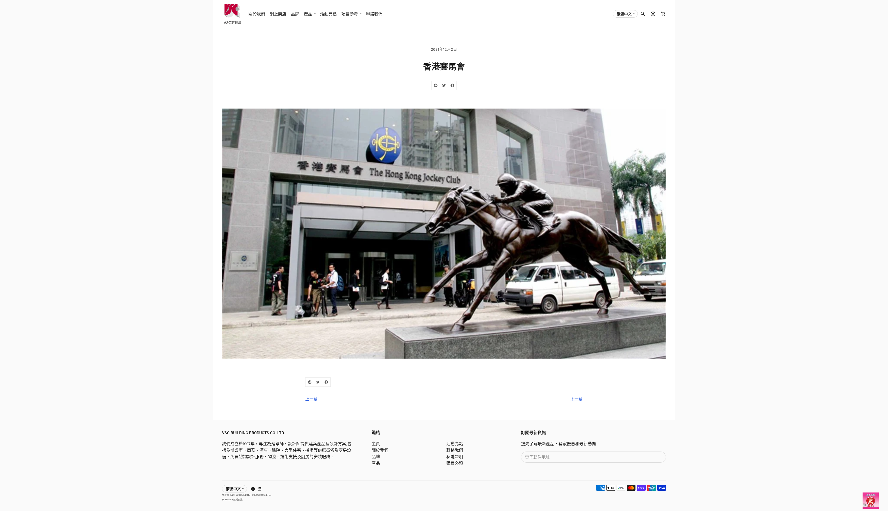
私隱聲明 (454, 456)
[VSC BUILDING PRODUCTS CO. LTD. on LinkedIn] (259, 488)
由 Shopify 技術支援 (232, 499)
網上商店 (278, 13)
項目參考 (349, 13)
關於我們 (256, 13)
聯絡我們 (374, 13)
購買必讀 (454, 463)
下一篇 (576, 398)
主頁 (376, 443)
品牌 (295, 13)
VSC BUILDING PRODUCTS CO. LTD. (253, 494)
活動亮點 (328, 13)
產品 (308, 13)
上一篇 (311, 398)
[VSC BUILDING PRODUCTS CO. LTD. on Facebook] (253, 488)
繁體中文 (624, 14)
